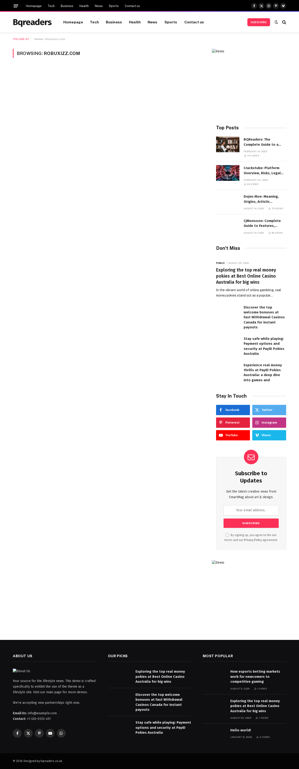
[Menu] (16, 6)
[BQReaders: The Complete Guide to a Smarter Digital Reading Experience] (227, 144)
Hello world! (240, 730)
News (99, 6)
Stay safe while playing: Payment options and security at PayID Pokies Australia (264, 346)
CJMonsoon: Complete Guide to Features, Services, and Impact (262, 224)
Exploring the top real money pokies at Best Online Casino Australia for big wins (246, 276)
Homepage (34, 6)
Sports (114, 6)
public (220, 262)
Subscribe (259, 22)
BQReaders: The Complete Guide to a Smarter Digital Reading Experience (264, 142)
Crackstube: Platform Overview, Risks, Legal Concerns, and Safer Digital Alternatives (262, 171)
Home (39, 39)
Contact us (132, 6)
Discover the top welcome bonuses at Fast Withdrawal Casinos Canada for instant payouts (264, 317)
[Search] (283, 22)
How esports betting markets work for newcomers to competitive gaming (255, 676)
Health (84, 6)
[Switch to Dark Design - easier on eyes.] (276, 22)
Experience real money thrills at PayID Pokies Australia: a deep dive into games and (263, 372)
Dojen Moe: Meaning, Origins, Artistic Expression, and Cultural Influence (264, 199)
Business (67, 6)
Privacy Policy (253, 540)
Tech (51, 6)
